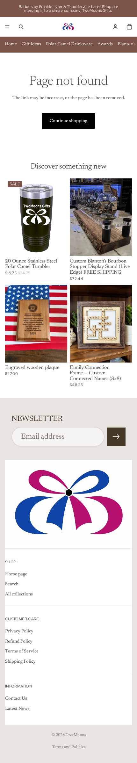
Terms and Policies (68, 747)
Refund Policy (18, 641)
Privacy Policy (19, 632)
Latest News (17, 709)
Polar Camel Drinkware (69, 44)
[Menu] (7, 26)
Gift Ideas (31, 44)
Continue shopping (68, 121)
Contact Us (16, 699)
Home (11, 44)
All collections (19, 594)
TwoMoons (76, 735)
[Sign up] (116, 437)
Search (11, 584)
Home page (16, 574)
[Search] (21, 27)
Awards (105, 44)
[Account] (115, 27)
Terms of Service (22, 652)
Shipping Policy (20, 661)
